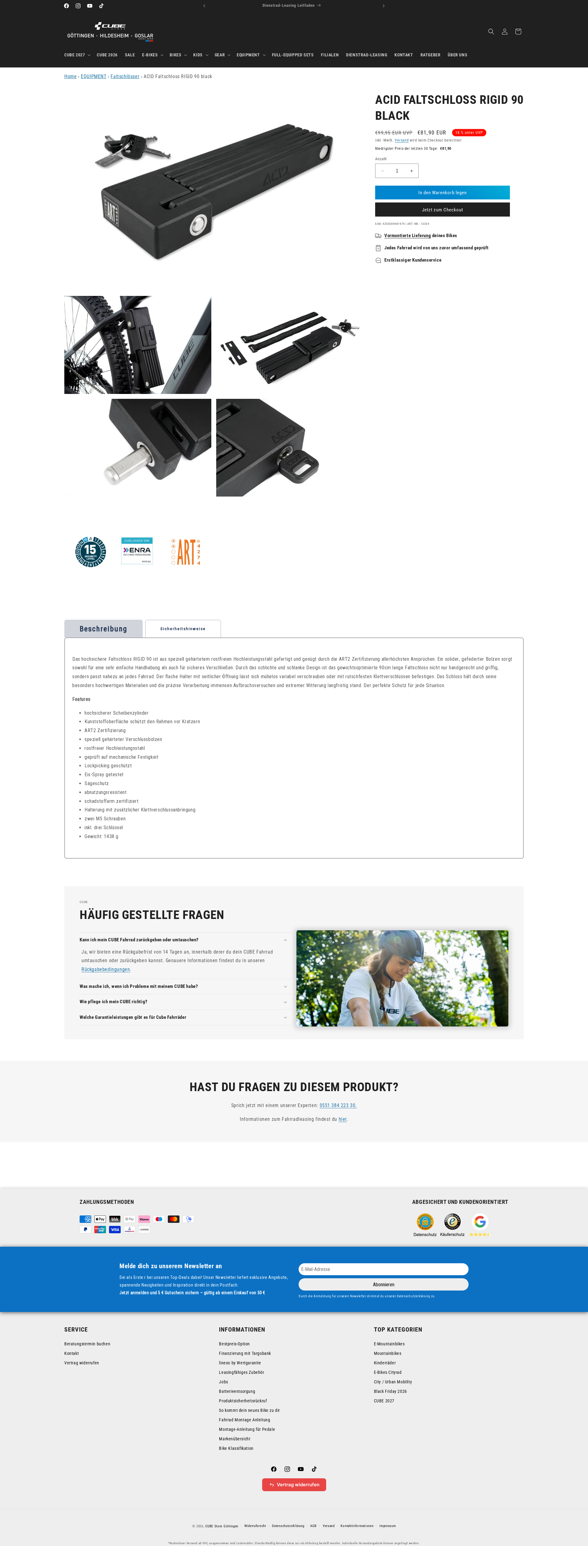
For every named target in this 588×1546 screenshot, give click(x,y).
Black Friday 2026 (390, 1391)
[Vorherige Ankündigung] (204, 6)
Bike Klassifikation (236, 1448)
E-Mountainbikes (389, 1343)
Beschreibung (103, 629)
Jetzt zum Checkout (442, 210)
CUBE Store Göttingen (221, 1526)
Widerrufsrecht (255, 1526)
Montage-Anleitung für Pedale (247, 1429)
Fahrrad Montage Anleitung (244, 1419)
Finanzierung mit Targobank (245, 1353)
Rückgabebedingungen (105, 969)
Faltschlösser (125, 76)
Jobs (223, 1381)
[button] (77, 54)
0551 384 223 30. (338, 1105)
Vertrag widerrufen (81, 1362)
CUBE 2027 (384, 1400)
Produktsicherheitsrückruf (243, 1400)
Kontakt (71, 1353)
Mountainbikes (387, 1353)
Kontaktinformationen (357, 1526)
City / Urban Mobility (393, 1381)
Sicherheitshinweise (183, 628)
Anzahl (380, 159)
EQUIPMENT (93, 76)
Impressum (387, 1526)
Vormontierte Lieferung (407, 235)
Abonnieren (383, 1284)
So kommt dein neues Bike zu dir (249, 1410)
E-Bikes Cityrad (388, 1372)
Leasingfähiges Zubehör (241, 1372)
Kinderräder (385, 1362)
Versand (402, 140)
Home (70, 76)
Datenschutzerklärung (288, 1526)
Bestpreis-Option (234, 1343)
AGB (313, 1526)
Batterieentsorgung (237, 1391)
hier (343, 1119)
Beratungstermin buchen (87, 1343)
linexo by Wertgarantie (240, 1362)
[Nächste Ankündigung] (383, 6)
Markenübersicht (234, 1438)
